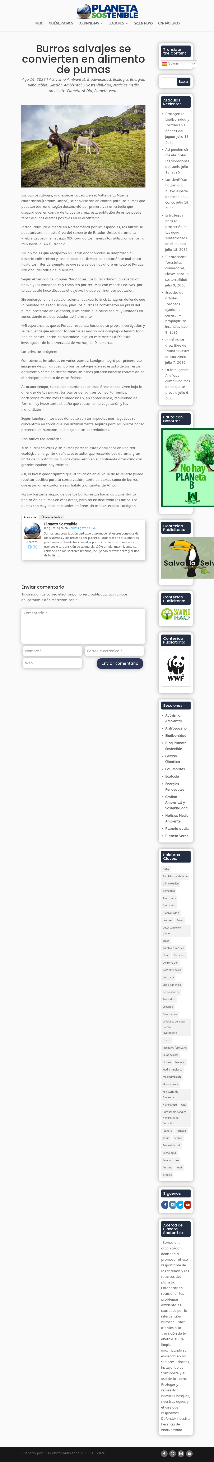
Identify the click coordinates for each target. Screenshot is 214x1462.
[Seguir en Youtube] (189, 1453)
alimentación (171, 883)
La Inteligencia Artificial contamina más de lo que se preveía (177, 381)
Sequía (178, 1138)
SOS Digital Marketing (62, 1453)
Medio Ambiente (172, 1069)
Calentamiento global (172, 930)
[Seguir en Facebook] (164, 1453)
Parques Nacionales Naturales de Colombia (174, 1118)
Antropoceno (176, 728)
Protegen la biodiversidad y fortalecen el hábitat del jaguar (177, 125)
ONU (184, 1104)
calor (166, 940)
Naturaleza (170, 1104)
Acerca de (30, 517)
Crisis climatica (172, 984)
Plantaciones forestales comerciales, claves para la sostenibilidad (177, 268)
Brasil (180, 920)
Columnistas (175, 769)
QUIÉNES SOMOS (61, 23)
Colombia (179, 955)
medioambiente (172, 1077)
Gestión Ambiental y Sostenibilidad (80, 85)
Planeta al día (79, 91)
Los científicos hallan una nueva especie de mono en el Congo (177, 191)
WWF (179, 1167)
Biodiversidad (99, 79)
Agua (166, 868)
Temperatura (171, 1160)
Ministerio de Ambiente (170, 1094)
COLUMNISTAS (89, 23)
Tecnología (169, 1153)
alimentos (169, 890)
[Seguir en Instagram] (181, 1453)
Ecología (120, 79)
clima (166, 955)
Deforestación (171, 992)
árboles (167, 1174)
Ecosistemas (170, 1014)
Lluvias (167, 1062)
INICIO (38, 23)
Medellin (180, 1062)
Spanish (174, 63)
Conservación (170, 962)
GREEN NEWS (143, 23)
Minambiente (170, 1084)
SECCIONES (116, 23)
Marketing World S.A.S (83, 528)
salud (166, 1138)
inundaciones (170, 1055)
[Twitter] (35, 546)
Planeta (167, 1130)
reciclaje (181, 1130)
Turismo (167, 1167)
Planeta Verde (106, 91)
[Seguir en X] (172, 1453)
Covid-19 (168, 977)
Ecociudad (169, 999)
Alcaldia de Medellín (175, 876)
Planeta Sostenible (60, 524)
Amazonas (169, 898)
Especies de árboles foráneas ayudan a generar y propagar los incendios (175, 310)
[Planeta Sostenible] (32, 536)
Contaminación (172, 970)
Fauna (166, 1040)
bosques (167, 920)
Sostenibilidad (171, 1145)
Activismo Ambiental (67, 79)
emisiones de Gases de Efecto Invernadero (174, 1027)
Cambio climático (173, 948)
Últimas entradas (51, 517)
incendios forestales (175, 1047)
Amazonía (169, 905)
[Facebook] (29, 546)
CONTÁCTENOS (169, 23)
